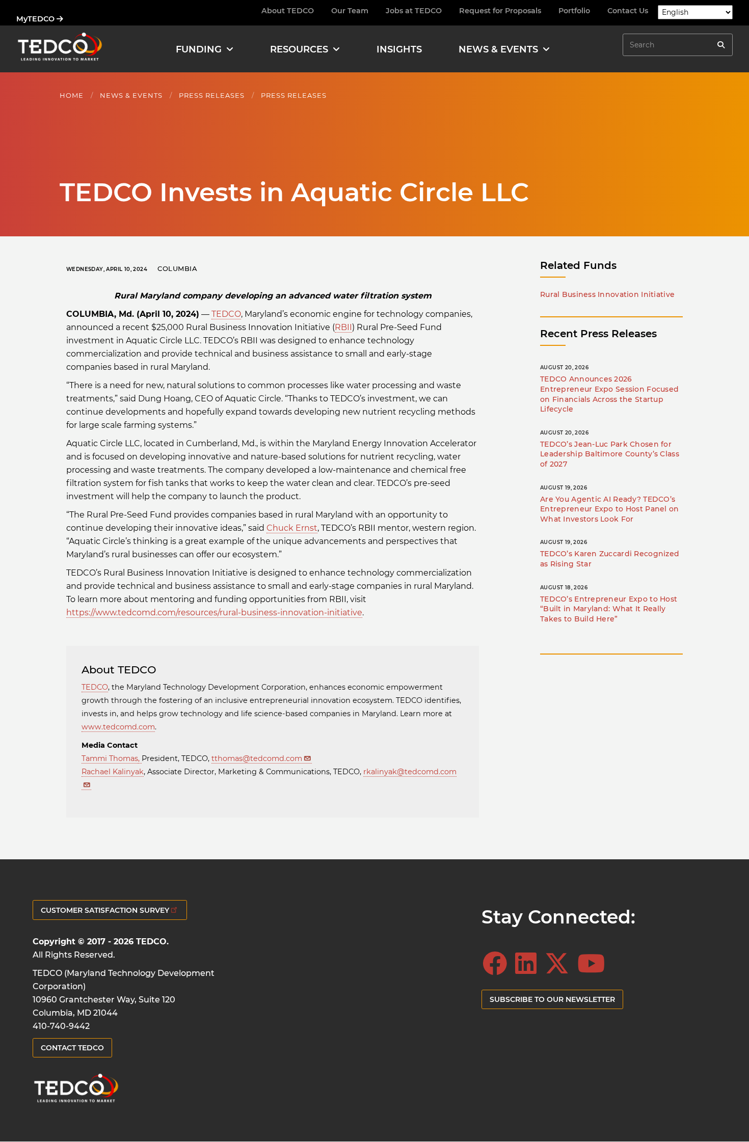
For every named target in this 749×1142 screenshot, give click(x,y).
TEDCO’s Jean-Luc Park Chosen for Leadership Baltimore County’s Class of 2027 (609, 454)
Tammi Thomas (110, 758)
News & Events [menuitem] (498, 49)
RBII (343, 327)
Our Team (349, 10)
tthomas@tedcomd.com (256, 758)
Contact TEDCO (72, 1047)
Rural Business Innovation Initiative (607, 294)
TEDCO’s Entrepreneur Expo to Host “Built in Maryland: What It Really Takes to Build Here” (608, 608)
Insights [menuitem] (399, 49)
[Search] (721, 45)
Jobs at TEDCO (414, 10)
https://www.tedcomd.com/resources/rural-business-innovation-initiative (214, 612)
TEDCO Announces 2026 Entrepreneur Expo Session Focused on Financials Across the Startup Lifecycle (609, 394)
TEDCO (226, 314)
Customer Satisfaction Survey (105, 910)
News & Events (131, 95)
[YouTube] (594, 963)
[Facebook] (498, 963)
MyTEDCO (36, 18)
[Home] (59, 49)
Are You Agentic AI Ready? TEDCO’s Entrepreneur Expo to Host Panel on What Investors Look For (609, 509)
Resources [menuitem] (299, 49)
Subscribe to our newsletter (552, 999)
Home (72, 95)
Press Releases (212, 95)
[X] (560, 963)
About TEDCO (287, 10)
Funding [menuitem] (199, 49)
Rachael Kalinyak (113, 771)
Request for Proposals (500, 10)
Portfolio (574, 10)
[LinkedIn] (529, 963)
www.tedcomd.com (118, 726)
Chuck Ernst (291, 528)
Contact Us (627, 10)
